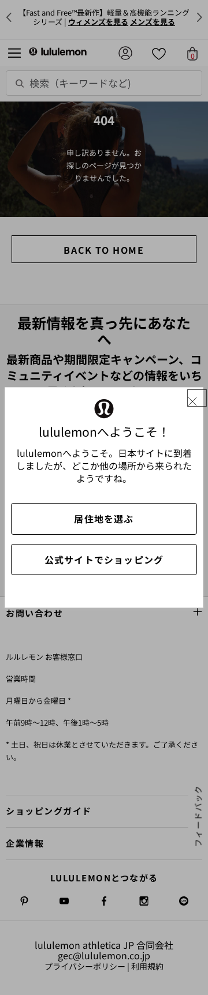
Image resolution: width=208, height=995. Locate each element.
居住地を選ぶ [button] (103, 518)
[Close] (197, 398)
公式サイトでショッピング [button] (104, 559)
